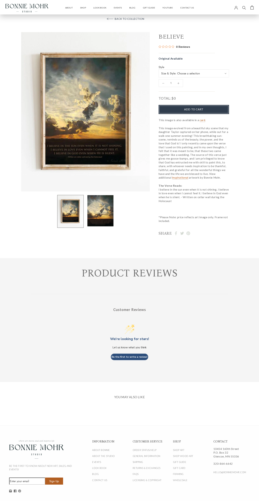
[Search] (244, 7)
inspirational (180, 177)
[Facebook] (176, 233)
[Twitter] (182, 233)
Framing (178, 474)
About (69, 7)
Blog (132, 7)
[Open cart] (252, 7)
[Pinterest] (188, 233)
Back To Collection (129, 18)
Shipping (138, 462)
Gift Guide (149, 7)
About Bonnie (101, 450)
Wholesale (180, 480)
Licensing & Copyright (147, 480)
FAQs (136, 474)
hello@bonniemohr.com (229, 472)
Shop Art (178, 450)
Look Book (99, 7)
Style (161, 67)
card (202, 120)
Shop (83, 7)
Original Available (171, 58)
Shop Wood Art (183, 456)
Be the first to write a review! (129, 357)
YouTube (167, 7)
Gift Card (179, 468)
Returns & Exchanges (147, 468)
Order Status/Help (145, 450)
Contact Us (187, 7)
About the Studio (103, 456)
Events (118, 7)
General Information (146, 456)
